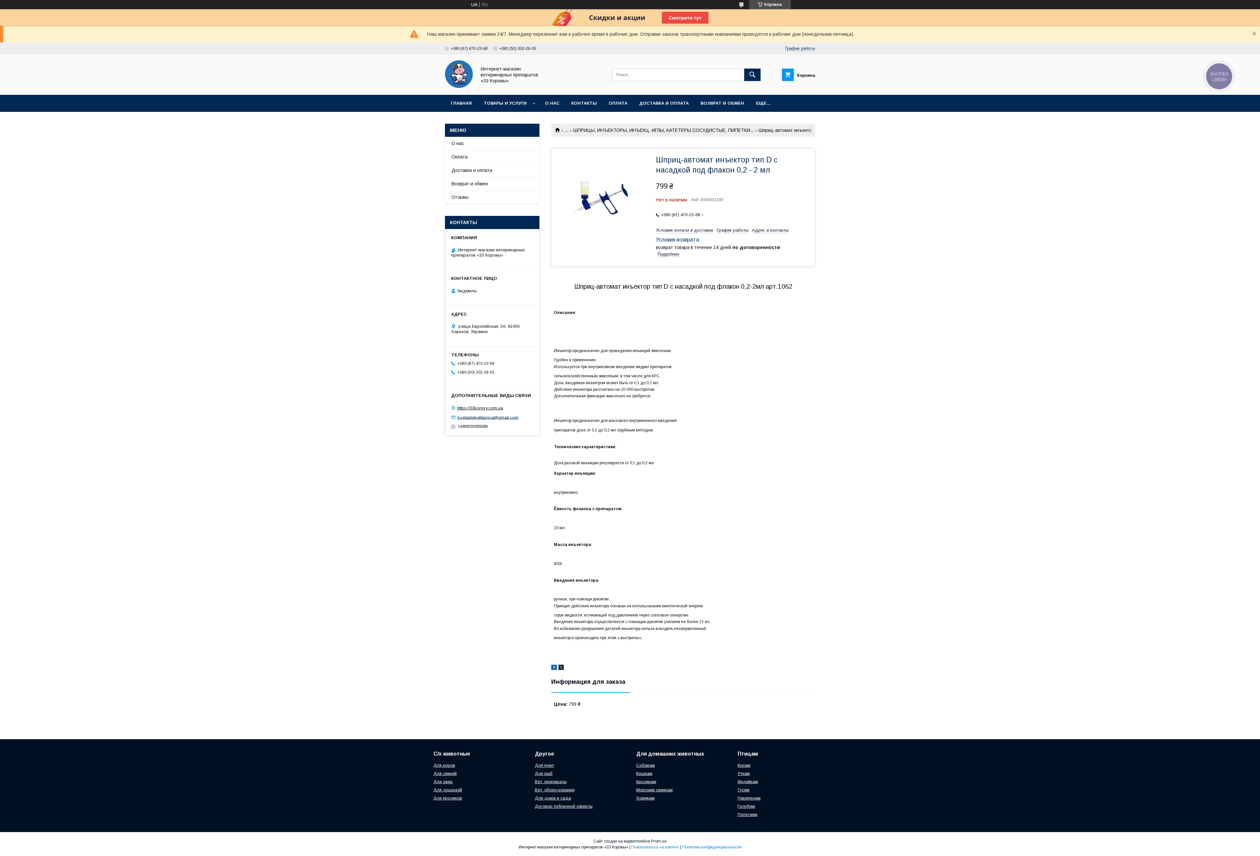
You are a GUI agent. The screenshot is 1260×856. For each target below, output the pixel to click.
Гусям (743, 789)
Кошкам (644, 773)
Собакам (645, 765)
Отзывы (460, 197)
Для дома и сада (553, 798)
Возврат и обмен (722, 103)
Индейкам (748, 781)
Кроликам (646, 781)
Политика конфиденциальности (712, 847)
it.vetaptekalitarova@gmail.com (487, 417)
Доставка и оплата (664, 103)
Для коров (444, 765)
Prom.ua (658, 841)
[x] (561, 668)
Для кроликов (447, 798)
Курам (744, 765)
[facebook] (554, 668)
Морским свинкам (654, 789)
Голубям (746, 806)
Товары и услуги (505, 103)
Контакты (584, 103)
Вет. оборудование (555, 789)
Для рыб (544, 773)
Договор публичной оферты (564, 806)
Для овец (443, 781)
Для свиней (445, 773)
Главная (461, 103)
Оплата (618, 103)
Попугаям (747, 814)
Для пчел (544, 765)
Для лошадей (447, 789)
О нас (552, 103)
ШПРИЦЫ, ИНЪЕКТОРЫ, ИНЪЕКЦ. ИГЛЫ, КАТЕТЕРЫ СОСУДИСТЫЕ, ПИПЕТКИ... (663, 130)
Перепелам (749, 798)
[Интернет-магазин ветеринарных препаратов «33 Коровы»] (459, 86)
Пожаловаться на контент (655, 847)
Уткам (744, 773)
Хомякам (645, 798)
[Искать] (752, 75)
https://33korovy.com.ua (480, 408)
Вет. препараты (551, 781)
